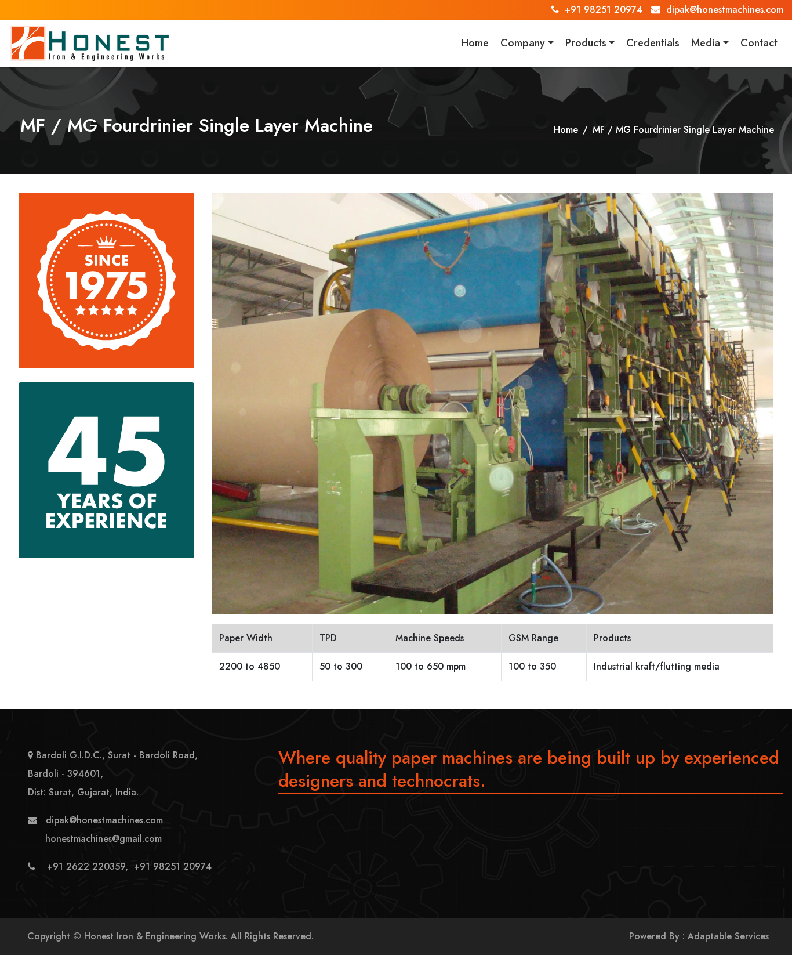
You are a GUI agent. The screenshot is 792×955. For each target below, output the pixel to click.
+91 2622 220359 (86, 866)
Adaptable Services (728, 936)
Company (522, 42)
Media (705, 42)
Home (475, 42)
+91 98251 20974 (603, 9)
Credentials (653, 42)
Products (585, 42)
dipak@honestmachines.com (724, 9)
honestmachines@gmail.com (103, 838)
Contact (759, 42)
